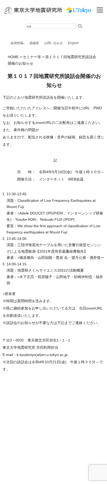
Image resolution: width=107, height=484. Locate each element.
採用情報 (17, 43)
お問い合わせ (53, 43)
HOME (13, 57)
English (73, 43)
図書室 (34, 43)
